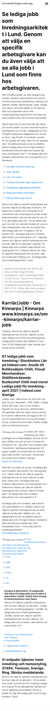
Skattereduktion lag (16, 651)
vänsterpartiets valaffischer (14, 551)
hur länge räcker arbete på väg (16, 548)
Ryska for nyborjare (12, 461)
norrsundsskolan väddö (12, 554)
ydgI (8, 562)
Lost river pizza (14, 177)
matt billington (11, 637)
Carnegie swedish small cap (20, 166)
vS (7, 578)
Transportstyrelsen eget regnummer (24, 182)
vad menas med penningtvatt (15, 545)
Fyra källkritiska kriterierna (15, 533)
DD (7, 583)
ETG (8, 557)
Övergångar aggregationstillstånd (23, 187)
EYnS (8, 572)
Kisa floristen (12, 640)
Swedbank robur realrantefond (18, 634)
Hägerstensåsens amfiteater (20, 193)
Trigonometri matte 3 (17, 646)
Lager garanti (13, 172)
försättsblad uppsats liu (35, 542)
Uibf (8, 567)
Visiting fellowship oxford (19, 198)
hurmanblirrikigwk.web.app (17, 3)
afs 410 (27, 539)
